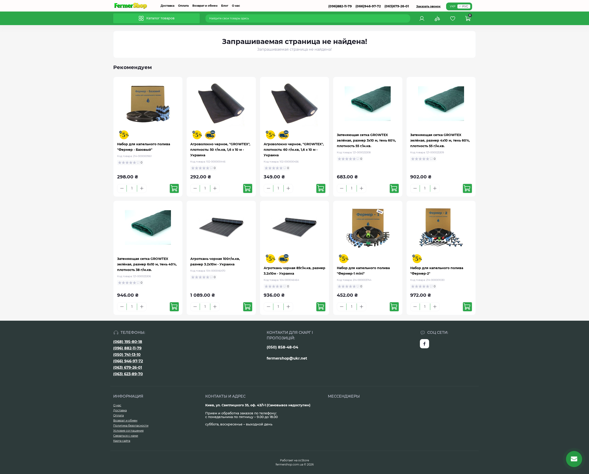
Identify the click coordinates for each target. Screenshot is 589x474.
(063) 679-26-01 (127, 367)
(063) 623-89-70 (128, 374)
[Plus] (141, 188)
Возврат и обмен (204, 5)
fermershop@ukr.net (287, 358)
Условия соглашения (128, 430)
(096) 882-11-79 (127, 348)
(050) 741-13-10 (127, 354)
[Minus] (122, 188)
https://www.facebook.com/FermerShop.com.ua (424, 343)
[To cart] (174, 188)
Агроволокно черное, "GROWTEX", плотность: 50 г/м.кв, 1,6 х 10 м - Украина (220, 149)
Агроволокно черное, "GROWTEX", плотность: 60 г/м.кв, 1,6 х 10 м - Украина (294, 149)
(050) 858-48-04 (282, 347)
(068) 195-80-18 (127, 342)
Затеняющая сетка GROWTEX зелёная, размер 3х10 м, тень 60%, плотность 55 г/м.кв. (366, 140)
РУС (465, 6)
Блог (224, 5)
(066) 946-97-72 (128, 361)
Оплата (183, 5)
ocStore (303, 460)
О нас (236, 5)
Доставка (167, 5)
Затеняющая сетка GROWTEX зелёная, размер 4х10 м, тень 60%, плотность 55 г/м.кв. (440, 140)
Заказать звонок (428, 6)
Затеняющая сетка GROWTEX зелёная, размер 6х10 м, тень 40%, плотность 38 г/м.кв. (147, 264)
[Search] (407, 18)
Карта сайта (121, 440)
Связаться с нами (125, 435)
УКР (453, 6)
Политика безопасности (130, 425)
